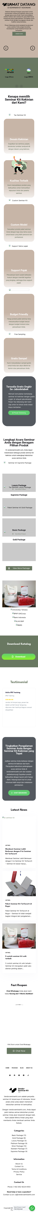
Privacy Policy (19, 1172)
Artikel (7, 845)
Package (15, 1068)
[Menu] (35, 4)
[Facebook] (14, 1075)
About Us (29, 1068)
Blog (22, 1068)
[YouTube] (23, 1075)
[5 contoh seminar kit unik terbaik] (19, 936)
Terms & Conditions (19, 1169)
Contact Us (19, 1166)
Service (19, 1174)
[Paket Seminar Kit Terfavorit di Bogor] (19, 883)
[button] (19, 586)
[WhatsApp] (9, 1075)
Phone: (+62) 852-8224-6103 (19, 1187)
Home (7, 1068)
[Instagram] (19, 1075)
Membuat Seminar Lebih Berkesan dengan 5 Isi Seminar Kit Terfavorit (18, 851)
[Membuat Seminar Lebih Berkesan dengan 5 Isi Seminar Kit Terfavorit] (19, 828)
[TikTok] (28, 1075)
